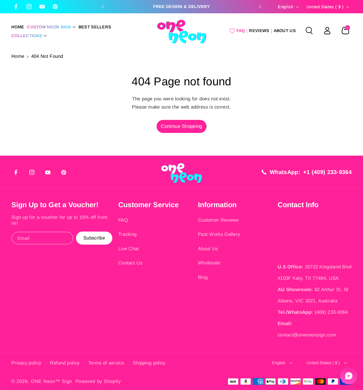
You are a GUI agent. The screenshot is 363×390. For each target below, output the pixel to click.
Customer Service (148, 205)
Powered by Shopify (98, 381)
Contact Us (130, 263)
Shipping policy (149, 363)
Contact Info (298, 205)
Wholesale (209, 263)
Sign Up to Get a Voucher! (54, 205)
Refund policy (64, 363)
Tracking (127, 234)
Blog (203, 277)
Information (217, 205)
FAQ (123, 220)
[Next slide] (260, 6)
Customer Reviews (218, 220)
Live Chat (128, 248)
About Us (208, 248)
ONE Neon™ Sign (51, 381)
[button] (51, 27)
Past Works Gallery (219, 234)
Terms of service (106, 363)
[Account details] (327, 30)
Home (17, 56)
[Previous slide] (102, 6)
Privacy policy (26, 363)
